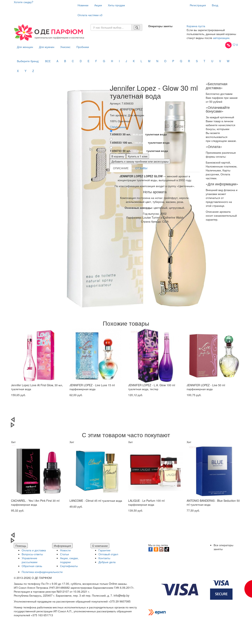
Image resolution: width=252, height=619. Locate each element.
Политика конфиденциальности (42, 572)
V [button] (220, 61)
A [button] (57, 61)
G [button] (104, 61)
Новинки (83, 5)
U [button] (212, 61)
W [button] (228, 61)
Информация (62, 546)
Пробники (82, 47)
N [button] (157, 61)
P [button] (173, 61)
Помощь (20, 546)
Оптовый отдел (108, 554)
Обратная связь (32, 566)
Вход (215, 5)
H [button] (112, 61)
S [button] (197, 61)
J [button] (126, 61)
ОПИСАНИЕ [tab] (121, 168)
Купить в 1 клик (137, 156)
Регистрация (198, 5)
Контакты (104, 558)
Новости (65, 550)
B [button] (65, 61)
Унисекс (65, 47)
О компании (100, 546)
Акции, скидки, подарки (69, 560)
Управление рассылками (29, 560)
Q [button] (181, 61)
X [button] (18, 71)
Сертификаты (69, 566)
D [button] (81, 61)
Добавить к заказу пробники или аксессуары (140, 161)
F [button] (96, 61)
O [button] (165, 61)
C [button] (73, 61)
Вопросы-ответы (32, 554)
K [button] (134, 61)
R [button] (189, 61)
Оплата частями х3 (90, 15)
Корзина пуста (196, 26)
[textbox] (111, 27)
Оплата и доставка (34, 550)
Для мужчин (46, 47)
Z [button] (33, 71)
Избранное (120, 127)
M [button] (149, 61)
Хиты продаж (116, 5)
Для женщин (25, 47)
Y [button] (25, 71)
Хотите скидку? (23, 2)
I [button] (119, 61)
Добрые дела (107, 562)
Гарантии (104, 550)
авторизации (221, 38)
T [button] (204, 61)
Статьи (64, 554)
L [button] (141, 61)
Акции (98, 5)
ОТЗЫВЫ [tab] (141, 168)
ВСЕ (48, 61)
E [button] (88, 61)
